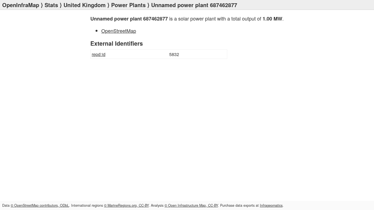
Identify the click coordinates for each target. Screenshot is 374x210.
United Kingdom (85, 5)
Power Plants (128, 5)
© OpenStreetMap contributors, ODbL (40, 205)
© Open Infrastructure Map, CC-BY (191, 205)
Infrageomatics (271, 205)
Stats (51, 5)
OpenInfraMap (20, 5)
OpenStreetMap (118, 30)
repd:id (98, 54)
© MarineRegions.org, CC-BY (126, 205)
